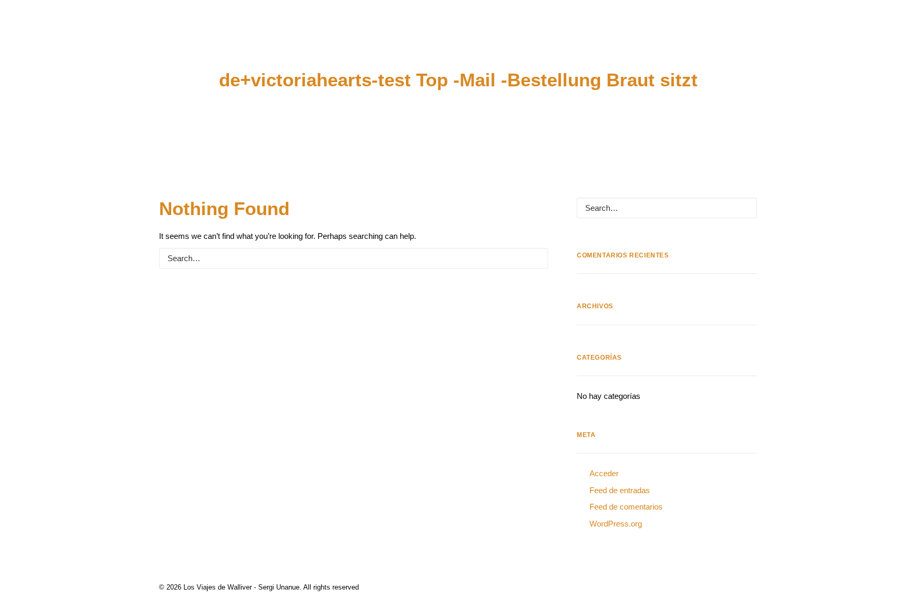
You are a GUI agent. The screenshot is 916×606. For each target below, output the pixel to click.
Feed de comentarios (626, 506)
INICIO (32, 39)
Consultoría (250, 39)
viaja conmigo (650, 39)
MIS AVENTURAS (98, 39)
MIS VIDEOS (176, 39)
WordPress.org (615, 523)
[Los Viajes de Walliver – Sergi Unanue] (458, 39)
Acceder (604, 473)
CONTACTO (778, 39)
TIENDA (718, 39)
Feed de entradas (619, 490)
